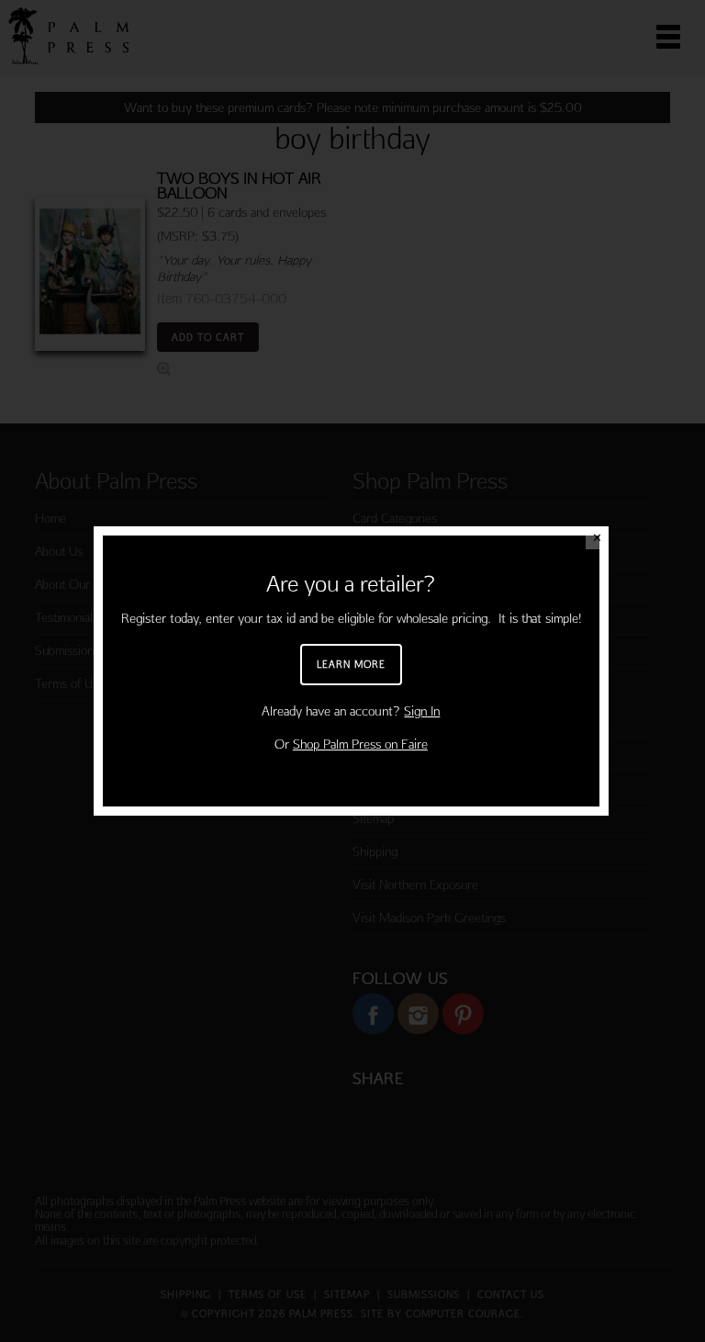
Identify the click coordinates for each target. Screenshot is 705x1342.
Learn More (351, 664)
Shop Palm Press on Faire (360, 744)
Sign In (422, 711)
